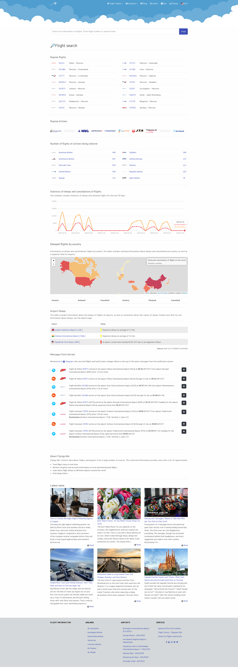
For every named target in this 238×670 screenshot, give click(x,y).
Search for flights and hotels (170, 636)
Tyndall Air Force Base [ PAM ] (67, 342)
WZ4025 (62, 95)
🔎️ (52, 45)
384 (114, 165)
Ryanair (62, 178)
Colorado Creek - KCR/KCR (134, 661)
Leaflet (147, 293)
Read (91, 545)
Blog (145, 3)
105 (184, 171)
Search (155, 3)
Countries (132, 3)
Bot (165, 3)
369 (114, 171)
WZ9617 (62, 82)
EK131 (61, 63)
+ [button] (53, 260)
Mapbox (184, 293)
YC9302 (132, 107)
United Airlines (65, 171)
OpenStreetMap (162, 293)
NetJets (132, 165)
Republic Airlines (136, 171)
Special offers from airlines (169, 628)
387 (114, 159)
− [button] (53, 264)
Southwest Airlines (66, 159)
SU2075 (62, 88)
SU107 (132, 88)
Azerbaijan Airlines (95, 632)
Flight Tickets (115, 3)
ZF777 (61, 75)
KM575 (86, 369)
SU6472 (132, 95)
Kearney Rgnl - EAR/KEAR (133, 653)
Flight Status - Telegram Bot (170, 632)
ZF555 (132, 82)
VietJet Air (92, 640)
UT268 (132, 69)
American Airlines (66, 152)
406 (114, 152)
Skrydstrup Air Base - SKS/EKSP (136, 657)
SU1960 (85, 385)
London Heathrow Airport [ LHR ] (68, 330)
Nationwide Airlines (95, 636)
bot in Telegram (65, 361)
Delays (175, 3)
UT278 (132, 101)
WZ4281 (133, 75)
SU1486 (62, 69)
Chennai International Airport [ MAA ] (70, 336)
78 (184, 178)
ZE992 (86, 411)
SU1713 (62, 101)
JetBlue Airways (135, 159)
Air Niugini (92, 652)
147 (184, 159)
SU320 (61, 107)
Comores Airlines (94, 644)
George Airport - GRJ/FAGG (134, 635)
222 (114, 178)
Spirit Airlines (134, 178)
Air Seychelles (93, 628)
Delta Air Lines (65, 165)
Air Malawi (92, 648)
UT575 (132, 63)
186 (184, 152)
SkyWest (132, 152)
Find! (183, 31)
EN (185, 3)
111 (184, 165)
